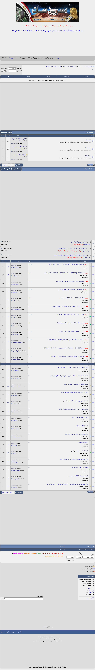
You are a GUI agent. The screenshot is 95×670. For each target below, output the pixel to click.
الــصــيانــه (80, 66)
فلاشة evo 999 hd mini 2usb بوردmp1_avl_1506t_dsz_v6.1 (69, 376)
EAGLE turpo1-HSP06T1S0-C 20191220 (70, 314)
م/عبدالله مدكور (86, 251)
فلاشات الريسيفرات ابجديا (53, 66)
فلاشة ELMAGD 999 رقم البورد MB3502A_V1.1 (73, 367)
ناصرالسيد (14, 420)
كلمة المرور (19, 71)
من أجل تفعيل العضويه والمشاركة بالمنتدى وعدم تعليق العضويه (70, 255)
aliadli (14, 454)
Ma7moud (14, 395)
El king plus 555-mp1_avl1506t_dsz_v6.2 (70, 323)
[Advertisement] (47, 44)
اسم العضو (19, 68)
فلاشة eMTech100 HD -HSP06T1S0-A (76, 459)
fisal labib (14, 301)
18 (8, 275)
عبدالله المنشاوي (16, 359)
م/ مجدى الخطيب (84, 342)
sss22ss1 (14, 487)
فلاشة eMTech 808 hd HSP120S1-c (76, 434)
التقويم (49, 77)
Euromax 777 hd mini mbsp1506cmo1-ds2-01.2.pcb (67, 356)
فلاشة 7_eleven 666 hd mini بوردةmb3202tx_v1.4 (68, 264)
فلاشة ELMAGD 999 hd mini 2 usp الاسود (71, 289)
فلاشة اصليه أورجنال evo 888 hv (78, 401)
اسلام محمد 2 (20, 149)
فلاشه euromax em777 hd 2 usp (78, 476)
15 (8, 386)
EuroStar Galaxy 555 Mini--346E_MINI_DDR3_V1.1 (67, 306)
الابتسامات (91, 591)
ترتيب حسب (91, 555)
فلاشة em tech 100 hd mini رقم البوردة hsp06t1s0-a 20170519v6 (67, 484)
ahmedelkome (16, 471)
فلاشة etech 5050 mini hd (80, 417)
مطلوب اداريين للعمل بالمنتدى (78, 242)
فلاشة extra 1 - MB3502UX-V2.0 (78, 384)
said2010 (85, 445)
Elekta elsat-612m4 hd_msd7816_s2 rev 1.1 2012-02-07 (66, 339)
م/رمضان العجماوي (16, 351)
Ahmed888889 (16, 309)
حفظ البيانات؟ (4, 68)
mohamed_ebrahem (17, 343)
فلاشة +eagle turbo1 (81, 451)
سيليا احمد (15, 276)
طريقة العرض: (80, 554)
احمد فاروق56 (15, 334)
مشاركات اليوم (27, 77)
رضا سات (14, 318)
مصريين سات (88, 66)
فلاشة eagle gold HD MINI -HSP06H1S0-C (74, 392)
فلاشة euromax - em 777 (80, 467)
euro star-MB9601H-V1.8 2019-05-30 (72, 298)
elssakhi (21, 141)
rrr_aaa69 (14, 293)
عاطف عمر (14, 446)
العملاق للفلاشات (84, 275)
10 (8, 453)
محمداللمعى (15, 412)
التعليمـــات (66, 77)
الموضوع (86, 261)
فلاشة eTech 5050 (82, 426)
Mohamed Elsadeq (83, 370)
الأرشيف (7, 632)
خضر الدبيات (15, 462)
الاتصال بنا (19, 632)
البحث (7, 77)
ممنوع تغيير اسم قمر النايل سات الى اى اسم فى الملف (72, 248)
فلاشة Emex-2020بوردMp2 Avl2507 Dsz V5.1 (73, 409)
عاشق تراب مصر (16, 479)
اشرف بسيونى (15, 429)
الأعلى (2, 632)
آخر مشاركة (19, 261)
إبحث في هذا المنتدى (6, 132)
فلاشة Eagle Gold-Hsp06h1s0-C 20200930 (70, 281)
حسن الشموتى (84, 292)
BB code (90, 589)
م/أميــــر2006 (87, 258)
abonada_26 (87, 245)
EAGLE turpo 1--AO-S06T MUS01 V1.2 (71, 331)
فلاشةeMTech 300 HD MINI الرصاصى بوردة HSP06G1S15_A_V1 (63, 348)
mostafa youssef (16, 437)
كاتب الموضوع (80, 261)
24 (8, 266)
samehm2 (20, 157)
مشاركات (8, 261)
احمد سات (14, 326)
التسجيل (85, 77)
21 (8, 403)
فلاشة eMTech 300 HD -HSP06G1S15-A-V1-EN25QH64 (66, 273)
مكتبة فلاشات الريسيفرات (69, 66)
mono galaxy (15, 284)
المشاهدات (3, 261)
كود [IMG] (91, 593)
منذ (73, 555)
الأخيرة (4, 165)
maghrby (14, 404)
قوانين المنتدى (90, 598)
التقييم (29, 261)
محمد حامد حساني (16, 387)
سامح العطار (15, 268)
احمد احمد (85, 267)
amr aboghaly (15, 379)
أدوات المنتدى (17, 169)
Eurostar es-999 (83, 442)
